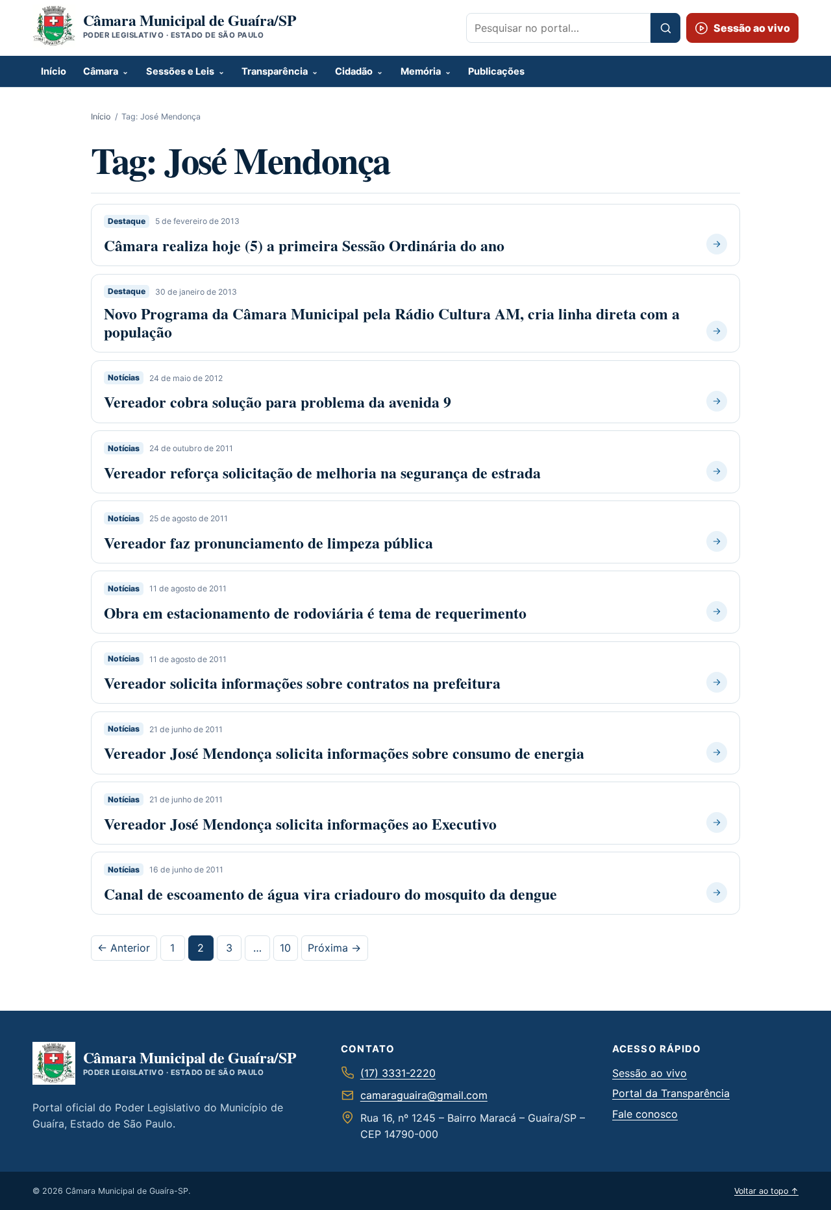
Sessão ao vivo (649, 1073)
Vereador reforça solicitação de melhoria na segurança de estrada (322, 473)
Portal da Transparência (671, 1093)
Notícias (124, 378)
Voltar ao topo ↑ (766, 1191)
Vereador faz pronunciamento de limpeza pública (268, 543)
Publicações (496, 71)
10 (285, 947)
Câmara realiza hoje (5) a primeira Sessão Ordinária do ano (304, 245)
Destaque (126, 221)
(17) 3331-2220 (398, 1073)
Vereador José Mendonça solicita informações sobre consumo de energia (344, 753)
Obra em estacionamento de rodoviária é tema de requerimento (315, 613)
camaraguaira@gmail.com (424, 1095)
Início (53, 71)
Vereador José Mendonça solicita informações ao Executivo (300, 824)
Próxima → (334, 947)
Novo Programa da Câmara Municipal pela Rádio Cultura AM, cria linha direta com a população (392, 322)
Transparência (275, 71)
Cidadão (354, 71)
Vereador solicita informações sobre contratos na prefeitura (302, 683)
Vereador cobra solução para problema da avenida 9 (277, 402)
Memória (421, 71)
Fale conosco (645, 1113)
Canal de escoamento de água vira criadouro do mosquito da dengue (330, 894)
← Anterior (123, 947)
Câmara (100, 71)
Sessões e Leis (180, 71)
